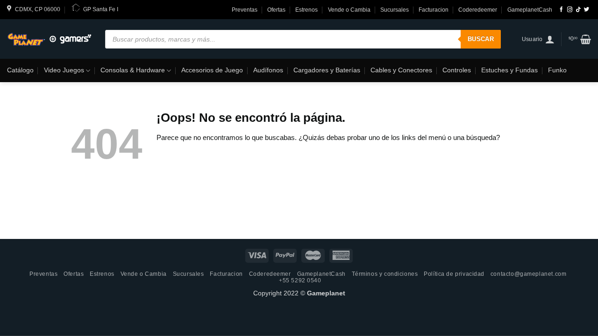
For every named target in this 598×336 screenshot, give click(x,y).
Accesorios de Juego (212, 70)
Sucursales (394, 10)
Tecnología (28, 93)
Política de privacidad (454, 274)
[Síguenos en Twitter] (586, 10)
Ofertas (276, 10)
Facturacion (433, 10)
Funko (557, 70)
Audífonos (268, 70)
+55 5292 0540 (300, 280)
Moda (112, 93)
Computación (74, 93)
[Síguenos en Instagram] (569, 10)
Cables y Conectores (401, 70)
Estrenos (306, 10)
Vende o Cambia (349, 10)
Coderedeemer (477, 10)
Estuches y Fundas (509, 70)
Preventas (244, 10)
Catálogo (20, 70)
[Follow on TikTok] (578, 10)
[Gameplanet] (49, 39)
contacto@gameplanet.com (528, 274)
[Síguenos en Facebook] (561, 10)
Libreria (142, 93)
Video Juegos (64, 70)
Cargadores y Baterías (326, 70)
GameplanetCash (529, 10)
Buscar (481, 39)
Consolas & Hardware (132, 70)
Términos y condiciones (385, 274)
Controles (456, 70)
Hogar (173, 93)
